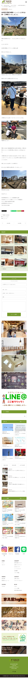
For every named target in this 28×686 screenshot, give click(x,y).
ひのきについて (17, 566)
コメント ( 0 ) (14, 278)
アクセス (3, 586)
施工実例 (3, 578)
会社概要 (16, 570)
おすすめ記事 (22, 465)
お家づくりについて (18, 564)
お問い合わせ (16, 578)
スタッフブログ (4, 9)
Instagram (15, 671)
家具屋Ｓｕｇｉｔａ (5, 580)
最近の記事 (6, 465)
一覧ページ (21, 421)
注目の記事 (14, 465)
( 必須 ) (5, 289)
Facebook (13, 671)
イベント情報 (16, 588)
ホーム (3, 562)
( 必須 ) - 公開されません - (9, 293)
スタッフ (3, 564)
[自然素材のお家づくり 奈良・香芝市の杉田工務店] (6, 2)
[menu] (26, 2)
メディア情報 (16, 572)
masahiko (7, 215)
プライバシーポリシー (18, 580)
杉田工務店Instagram (18, 590)
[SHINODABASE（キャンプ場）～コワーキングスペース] (20, 223)
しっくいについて (17, 568)
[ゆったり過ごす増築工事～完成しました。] (8, 223)
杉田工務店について (18, 562)
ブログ (15, 586)
